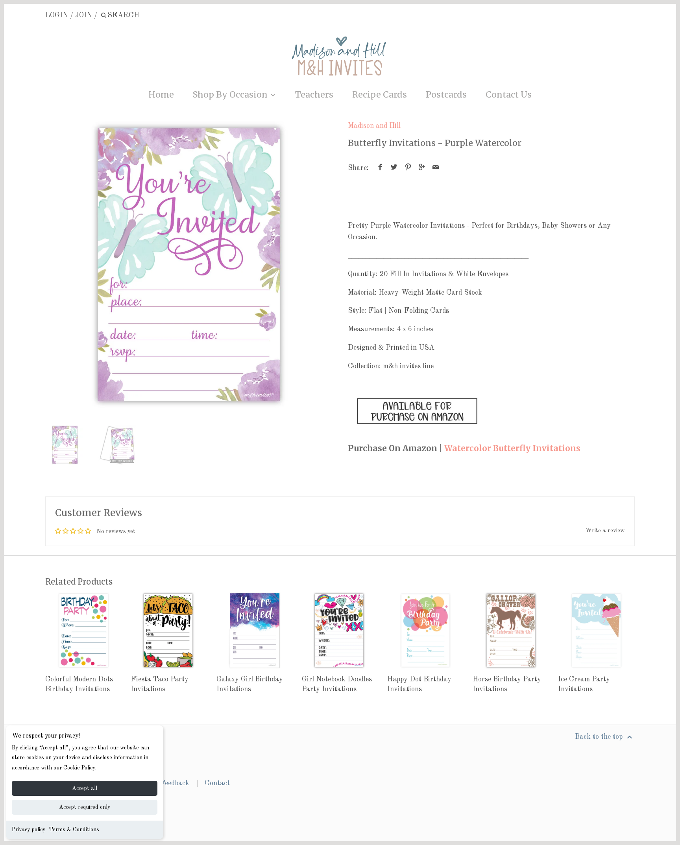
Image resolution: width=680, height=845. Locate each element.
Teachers (314, 94)
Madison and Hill (374, 125)
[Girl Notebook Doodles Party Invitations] (340, 630)
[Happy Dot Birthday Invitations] (425, 630)
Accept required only (84, 807)
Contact (217, 783)
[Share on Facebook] (380, 168)
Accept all (84, 788)
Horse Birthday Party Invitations (507, 684)
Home (161, 94)
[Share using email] (435, 168)
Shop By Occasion (231, 94)
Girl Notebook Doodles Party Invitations (337, 684)
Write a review (605, 531)
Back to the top (600, 736)
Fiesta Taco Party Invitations (159, 684)
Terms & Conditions (74, 829)
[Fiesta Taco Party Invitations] (169, 630)
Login (56, 15)
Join (83, 15)
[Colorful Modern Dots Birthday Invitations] (83, 630)
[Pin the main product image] (407, 168)
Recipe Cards (379, 94)
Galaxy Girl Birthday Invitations (249, 684)
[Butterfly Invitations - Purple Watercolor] (188, 264)
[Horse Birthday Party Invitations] (511, 630)
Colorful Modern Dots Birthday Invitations (79, 684)
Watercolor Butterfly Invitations (512, 448)
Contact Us (509, 94)
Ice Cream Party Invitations (584, 684)
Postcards (446, 94)
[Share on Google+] (422, 168)
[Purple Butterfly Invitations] (417, 429)
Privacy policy (28, 829)
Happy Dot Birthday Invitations (419, 684)
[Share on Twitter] (394, 168)
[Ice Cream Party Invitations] (596, 630)
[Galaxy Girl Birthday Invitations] (254, 630)
